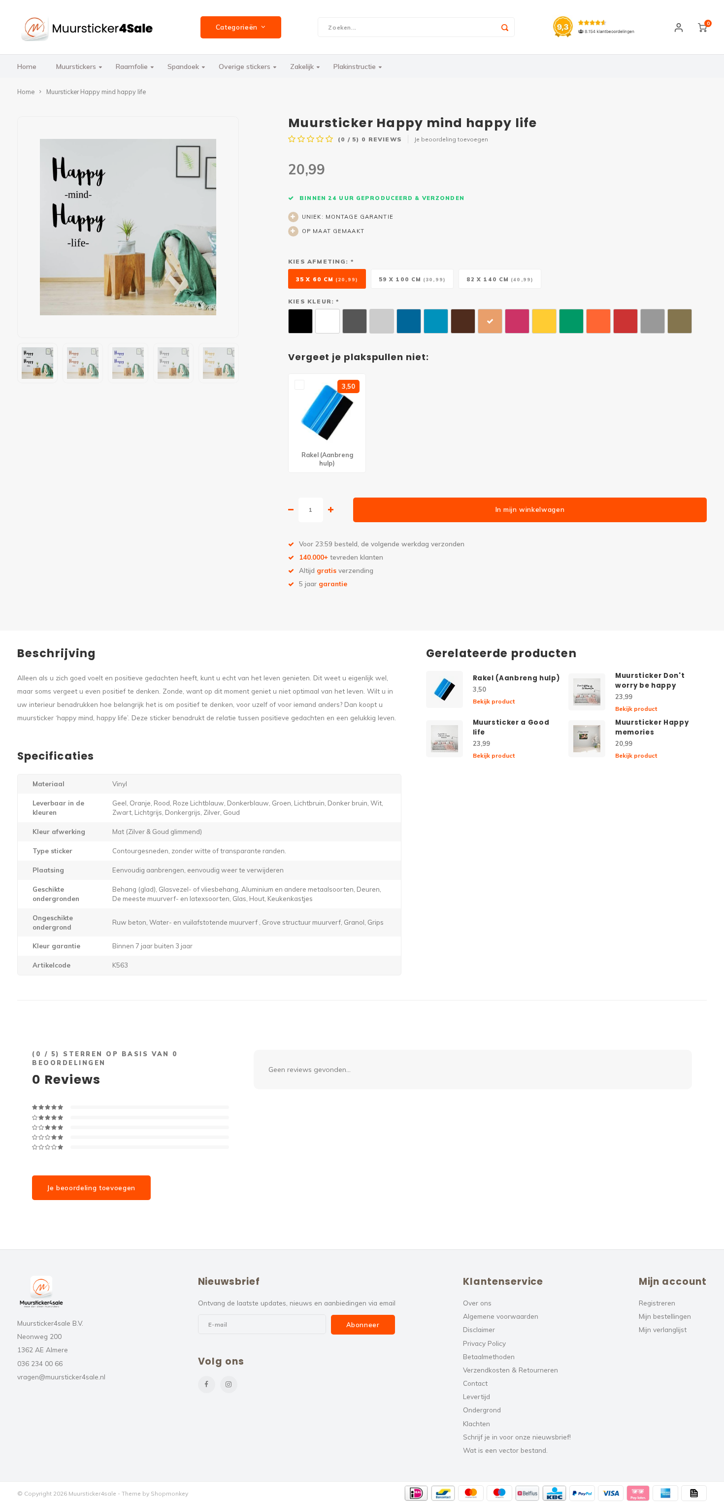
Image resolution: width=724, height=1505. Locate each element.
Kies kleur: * (313, 301)
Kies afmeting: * (321, 261)
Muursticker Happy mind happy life (96, 92)
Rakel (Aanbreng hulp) (516, 678)
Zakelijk (302, 66)
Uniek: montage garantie (348, 216)
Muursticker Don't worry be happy (650, 680)
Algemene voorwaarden (500, 1316)
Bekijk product (494, 701)
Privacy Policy (484, 1343)
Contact (475, 1383)
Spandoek (183, 66)
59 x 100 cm (412, 279)
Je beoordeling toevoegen (451, 139)
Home (26, 66)
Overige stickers (244, 66)
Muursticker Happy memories (652, 727)
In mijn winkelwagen (530, 509)
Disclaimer (479, 1329)
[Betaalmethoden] (416, 1493)
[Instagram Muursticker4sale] (228, 1384)
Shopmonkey (169, 1493)
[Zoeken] (505, 27)
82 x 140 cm (499, 279)
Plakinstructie (354, 66)
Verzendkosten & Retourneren (510, 1370)
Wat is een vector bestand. (505, 1450)
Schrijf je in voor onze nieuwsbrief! (517, 1437)
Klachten (476, 1423)
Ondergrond (482, 1409)
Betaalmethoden (489, 1356)
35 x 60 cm (327, 279)
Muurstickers (76, 66)
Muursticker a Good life (511, 727)
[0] (702, 27)
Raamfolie (132, 66)
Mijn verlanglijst (663, 1329)
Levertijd (476, 1396)
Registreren (657, 1303)
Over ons (477, 1303)
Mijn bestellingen (665, 1316)
